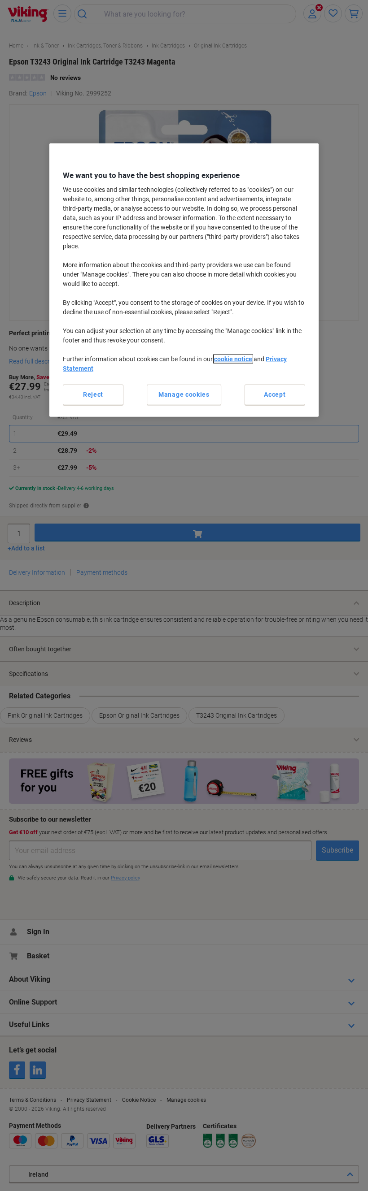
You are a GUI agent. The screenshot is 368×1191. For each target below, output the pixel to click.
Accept (274, 394)
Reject (93, 394)
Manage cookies (184, 394)
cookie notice (233, 359)
